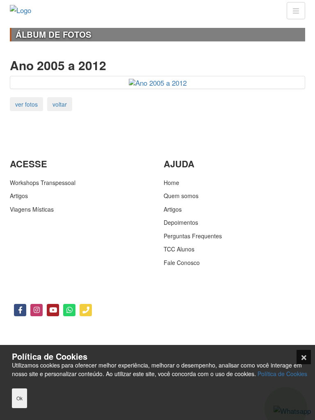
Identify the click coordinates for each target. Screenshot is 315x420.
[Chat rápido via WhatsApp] (69, 310)
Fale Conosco (182, 262)
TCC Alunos (179, 249)
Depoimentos (181, 222)
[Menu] (296, 10)
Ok (19, 398)
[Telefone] (86, 310)
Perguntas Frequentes (193, 236)
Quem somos (181, 196)
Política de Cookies (282, 374)
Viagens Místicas (32, 209)
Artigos (19, 196)
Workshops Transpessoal (42, 182)
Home (171, 182)
